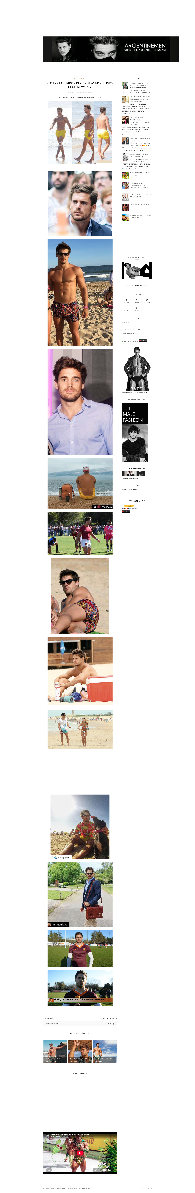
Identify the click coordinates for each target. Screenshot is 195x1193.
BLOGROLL (125, 323)
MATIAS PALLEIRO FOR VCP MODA (51, 1060)
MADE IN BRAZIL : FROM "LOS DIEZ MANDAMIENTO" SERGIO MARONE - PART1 (140, 99)
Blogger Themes (84, 1189)
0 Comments (49, 1018)
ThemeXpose (61, 1189)
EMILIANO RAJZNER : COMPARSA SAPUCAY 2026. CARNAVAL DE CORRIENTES (139, 185)
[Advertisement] (97, 17)
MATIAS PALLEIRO (80, 78)
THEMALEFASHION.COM (130, 333)
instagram (147, 302)
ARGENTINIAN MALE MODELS (132, 329)
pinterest (126, 310)
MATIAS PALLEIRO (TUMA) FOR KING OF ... (77, 1060)
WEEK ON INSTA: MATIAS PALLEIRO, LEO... (102, 1060)
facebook (126, 302)
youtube (136, 310)
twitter (136, 302)
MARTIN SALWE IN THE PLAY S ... (141, 205)
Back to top (146, 1189)
